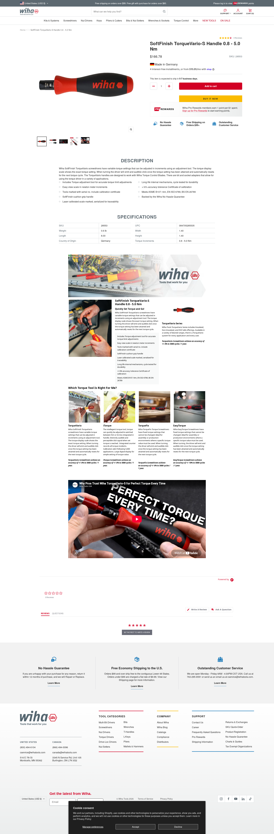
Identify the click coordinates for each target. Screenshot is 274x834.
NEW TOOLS (209, 20)
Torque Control (181, 20)
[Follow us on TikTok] (250, 798)
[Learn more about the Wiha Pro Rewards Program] (164, 109)
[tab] (197, 609)
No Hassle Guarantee (236, 736)
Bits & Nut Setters (135, 20)
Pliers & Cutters (114, 20)
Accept (135, 826)
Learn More (54, 683)
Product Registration (235, 731)
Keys (99, 20)
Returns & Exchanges (236, 722)
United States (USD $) (32, 798)
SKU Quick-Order (234, 727)
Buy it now (210, 98)
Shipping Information (202, 741)
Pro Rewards (198, 737)
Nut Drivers (86, 20)
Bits (125, 722)
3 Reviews (237, 38)
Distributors (163, 741)
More (195, 20)
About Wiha (163, 722)
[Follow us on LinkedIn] (243, 798)
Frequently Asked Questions (206, 732)
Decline (178, 826)
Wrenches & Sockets (158, 20)
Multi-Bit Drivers (107, 722)
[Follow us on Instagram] (221, 798)
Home (22, 29)
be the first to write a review (137, 632)
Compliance (163, 737)
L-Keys (127, 736)
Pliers (126, 741)
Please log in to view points (233, 3)
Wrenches (129, 727)
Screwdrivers (70, 20)
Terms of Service (146, 798)
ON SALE (225, 20)
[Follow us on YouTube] (235, 798)
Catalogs (161, 732)
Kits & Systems (51, 20)
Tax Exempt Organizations (238, 746)
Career (195, 727)
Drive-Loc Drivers (107, 741)
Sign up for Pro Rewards (194, 110)
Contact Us (197, 722)
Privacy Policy (84, 819)
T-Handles (129, 731)
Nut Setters (104, 746)
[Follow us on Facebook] (228, 798)
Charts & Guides (233, 741)
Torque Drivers (106, 737)
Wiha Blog (162, 727)
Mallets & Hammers (133, 746)
